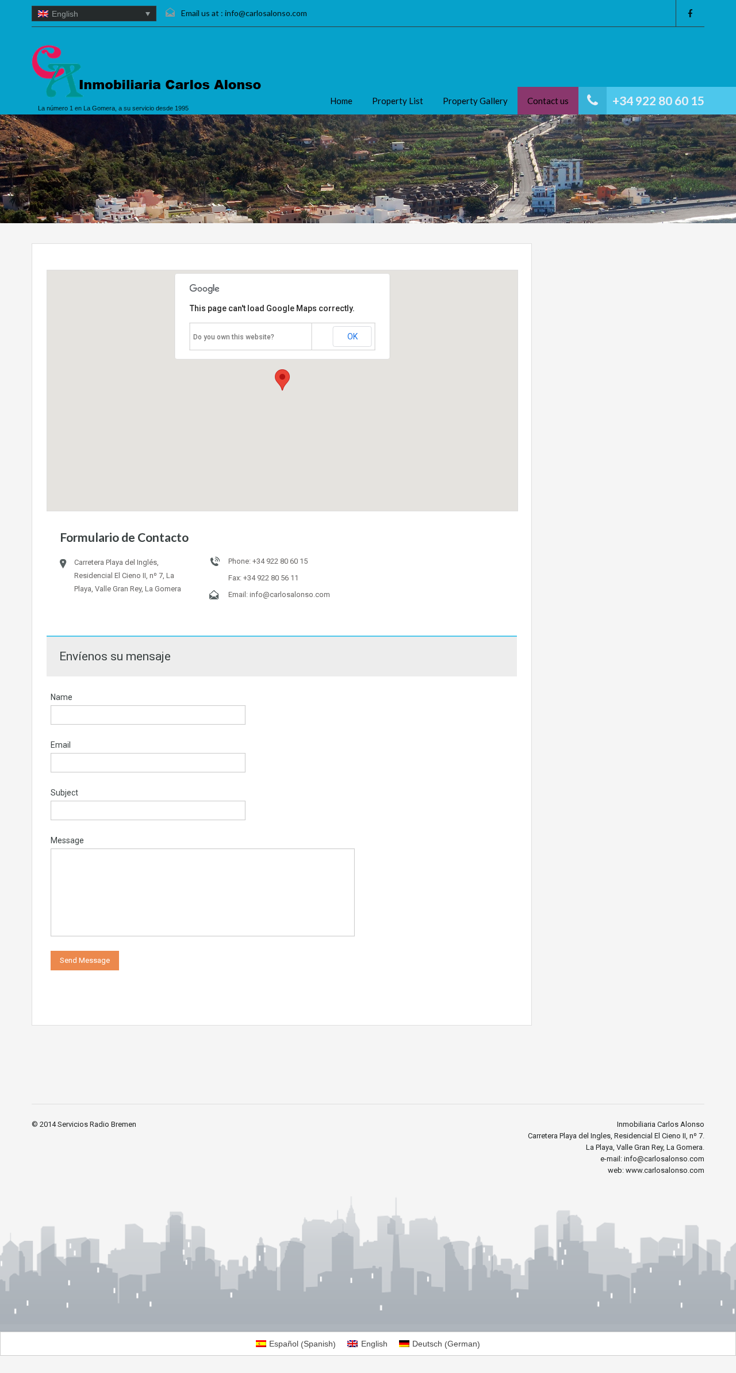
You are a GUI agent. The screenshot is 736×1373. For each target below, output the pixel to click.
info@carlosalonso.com (266, 13)
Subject (64, 792)
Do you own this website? (233, 337)
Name (61, 697)
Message (67, 840)
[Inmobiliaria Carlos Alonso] (147, 71)
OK (352, 336)
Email (61, 744)
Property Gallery (475, 100)
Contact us (548, 100)
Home (341, 100)
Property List (397, 100)
